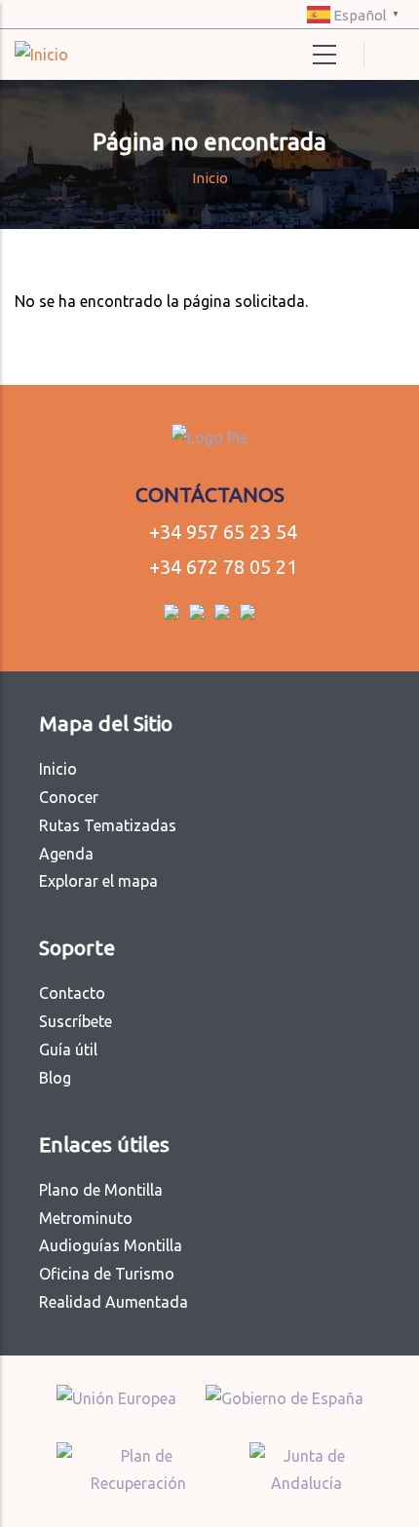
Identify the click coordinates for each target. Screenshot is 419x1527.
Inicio (210, 178)
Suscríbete (75, 1021)
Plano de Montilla (101, 1190)
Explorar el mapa (98, 881)
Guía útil (68, 1049)
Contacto (72, 993)
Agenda (66, 853)
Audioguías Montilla (110, 1245)
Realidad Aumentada (113, 1302)
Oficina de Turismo (106, 1273)
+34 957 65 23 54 (223, 531)
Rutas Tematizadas (107, 825)
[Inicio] (41, 55)
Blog (55, 1078)
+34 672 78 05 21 (223, 566)
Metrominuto (86, 1218)
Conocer (68, 797)
